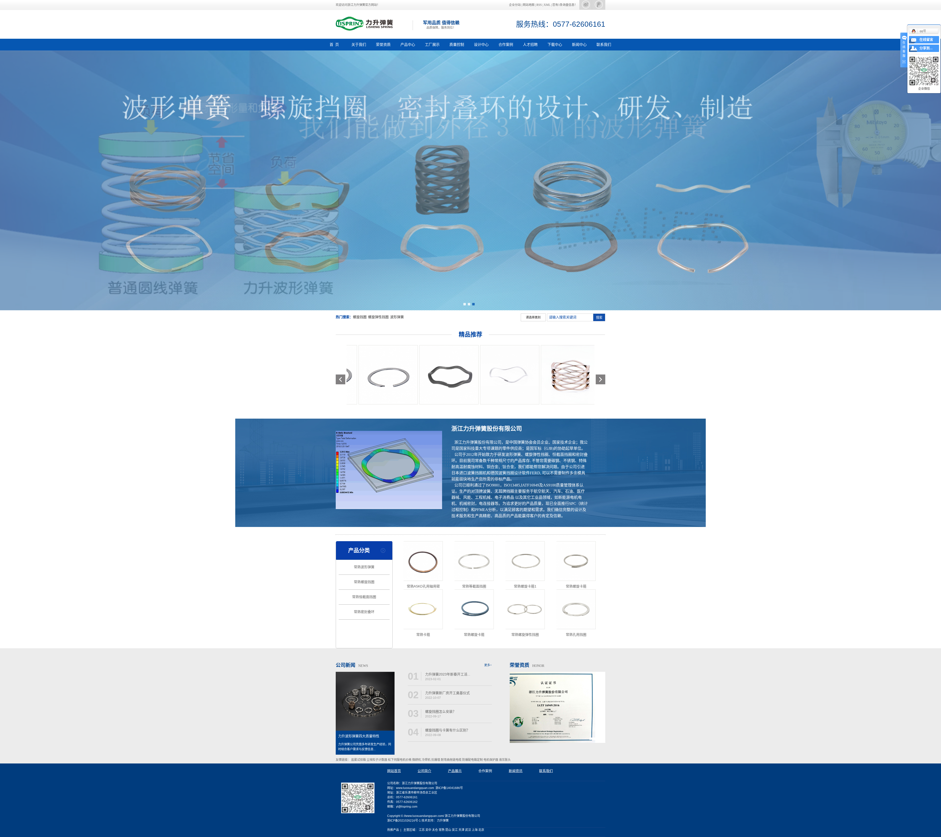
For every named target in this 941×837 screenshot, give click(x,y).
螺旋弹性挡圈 (378, 317)
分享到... (926, 48)
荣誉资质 (383, 44)
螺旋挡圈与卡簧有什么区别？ (447, 730)
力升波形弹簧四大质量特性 (358, 736)
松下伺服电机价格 (400, 760)
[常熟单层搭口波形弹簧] (444, 374)
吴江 (455, 830)
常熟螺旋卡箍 (576, 586)
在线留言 (926, 39)
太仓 (435, 830)
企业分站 (515, 5)
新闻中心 (579, 44)
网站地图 (529, 5)
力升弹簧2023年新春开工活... (447, 674)
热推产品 (393, 830)
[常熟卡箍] (423, 609)
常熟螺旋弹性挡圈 (525, 635)
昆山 (448, 830)
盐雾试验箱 (359, 760)
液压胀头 (505, 760)
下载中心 (554, 44)
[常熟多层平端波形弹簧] (566, 374)
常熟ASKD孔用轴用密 (423, 586)
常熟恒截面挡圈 (364, 597)
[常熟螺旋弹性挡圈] (525, 609)
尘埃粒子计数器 (377, 760)
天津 (461, 830)
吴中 (428, 830)
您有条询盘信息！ (564, 5)
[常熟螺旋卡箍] (576, 561)
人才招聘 (530, 44)
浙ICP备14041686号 (449, 788)
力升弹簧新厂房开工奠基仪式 (447, 693)
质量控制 (456, 44)
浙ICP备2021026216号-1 (404, 820)
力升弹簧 (443, 820)
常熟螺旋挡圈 (364, 582)
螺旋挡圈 (360, 317)
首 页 (334, 44)
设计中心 (481, 44)
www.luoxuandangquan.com (415, 788)
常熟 (442, 830)
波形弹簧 (397, 317)
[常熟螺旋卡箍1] (525, 561)
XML (547, 5)
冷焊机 (426, 760)
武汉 (468, 830)
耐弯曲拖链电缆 (451, 760)
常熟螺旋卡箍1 (525, 586)
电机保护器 (491, 760)
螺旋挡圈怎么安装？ (440, 711)
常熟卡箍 (423, 635)
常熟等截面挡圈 (474, 586)
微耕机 (417, 760)
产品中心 (407, 44)
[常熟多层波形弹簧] (505, 374)
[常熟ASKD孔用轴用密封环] (423, 561)
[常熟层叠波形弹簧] (383, 374)
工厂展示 (432, 44)
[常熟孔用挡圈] (576, 609)
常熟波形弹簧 (364, 567)
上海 (475, 830)
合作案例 (505, 44)
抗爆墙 (436, 760)
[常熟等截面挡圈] (474, 561)
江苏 (422, 830)
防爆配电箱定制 (472, 760)
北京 (481, 830)
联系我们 (603, 44)
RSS (539, 5)
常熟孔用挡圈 (576, 635)
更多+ (488, 665)
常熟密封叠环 (364, 612)
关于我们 (358, 44)
